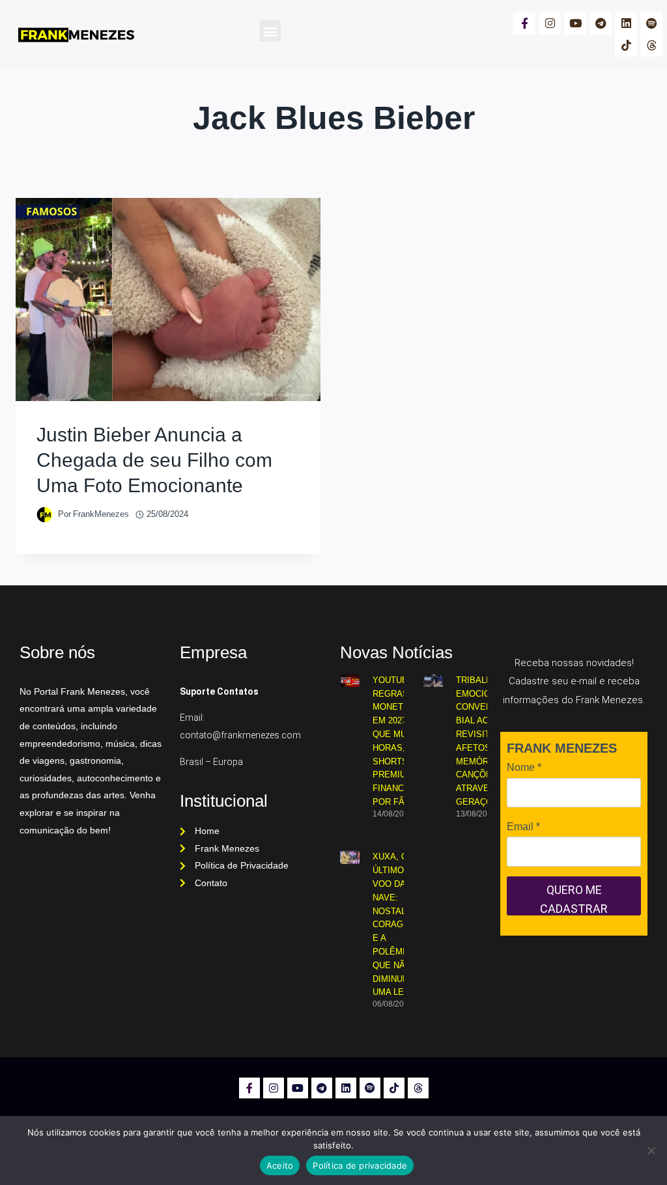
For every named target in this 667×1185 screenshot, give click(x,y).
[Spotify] (651, 23)
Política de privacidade (360, 1165)
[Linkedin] (626, 23)
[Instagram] (550, 23)
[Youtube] (575, 23)
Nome (524, 767)
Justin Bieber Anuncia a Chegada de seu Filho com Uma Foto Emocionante (154, 460)
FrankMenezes (101, 514)
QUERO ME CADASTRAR (574, 899)
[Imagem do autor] (44, 515)
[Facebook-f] (524, 23)
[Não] (650, 1150)
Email (523, 826)
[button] (270, 31)
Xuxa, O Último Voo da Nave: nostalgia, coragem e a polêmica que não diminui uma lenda (398, 924)
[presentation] (168, 299)
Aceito (280, 1165)
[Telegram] (600, 23)
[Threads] (651, 46)
